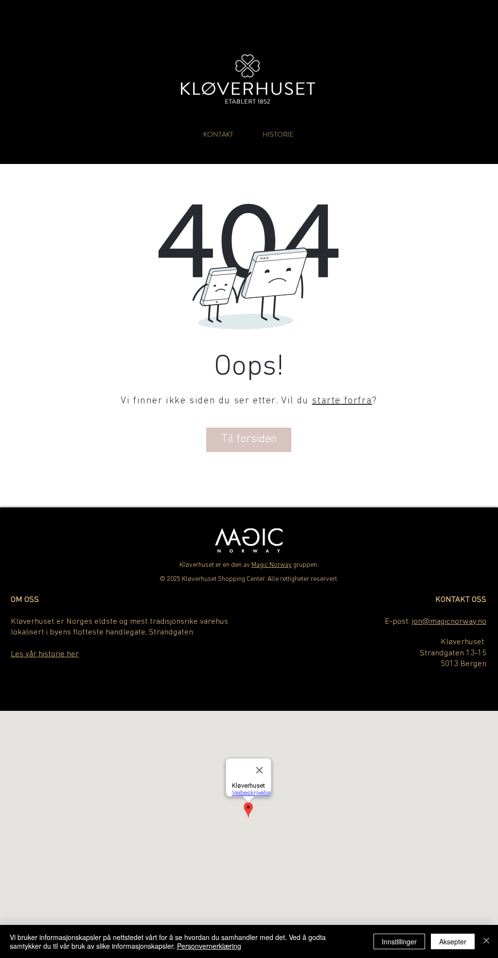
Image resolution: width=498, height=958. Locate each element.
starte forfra (342, 401)
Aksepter (452, 941)
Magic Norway (271, 565)
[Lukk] (486, 941)
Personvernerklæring (209, 946)
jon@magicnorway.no (449, 621)
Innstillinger (399, 941)
